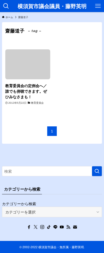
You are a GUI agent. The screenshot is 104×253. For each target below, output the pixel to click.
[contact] (74, 227)
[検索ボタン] (6, 6)
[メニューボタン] (98, 6)
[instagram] (42, 227)
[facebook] (29, 227)
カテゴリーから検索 (19, 203)
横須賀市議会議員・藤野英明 (52, 6)
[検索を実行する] (97, 171)
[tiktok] (48, 227)
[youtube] (61, 227)
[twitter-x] (35, 227)
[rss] (68, 227)
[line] (55, 227)
